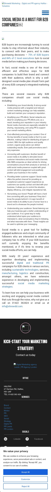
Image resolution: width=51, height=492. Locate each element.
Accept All (25, 472)
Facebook (38, 439)
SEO (6, 415)
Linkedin (17, 439)
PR (5, 413)
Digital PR (8, 423)
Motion (7, 410)
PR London (8, 429)
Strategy (7, 421)
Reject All (25, 486)
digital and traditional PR (33, 262)
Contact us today (25, 355)
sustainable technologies (25, 269)
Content (7, 408)
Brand (6, 405)
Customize (25, 479)
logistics (23, 273)
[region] (25, 469)
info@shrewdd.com (12, 306)
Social (6, 418)
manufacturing (9, 273)
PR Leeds (8, 426)
